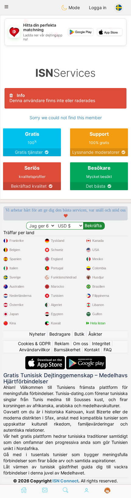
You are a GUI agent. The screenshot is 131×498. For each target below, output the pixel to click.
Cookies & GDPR (34, 343)
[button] (6, 6)
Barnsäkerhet (67, 349)
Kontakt (92, 349)
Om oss (80, 343)
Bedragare (59, 334)
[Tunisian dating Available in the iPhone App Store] (45, 359)
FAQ (108, 349)
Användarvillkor (34, 349)
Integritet (101, 343)
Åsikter (95, 334)
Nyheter (37, 334)
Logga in (97, 7)
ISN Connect (65, 480)
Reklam (62, 343)
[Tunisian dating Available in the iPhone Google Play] (86, 359)
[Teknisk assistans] (107, 491)
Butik (79, 334)
